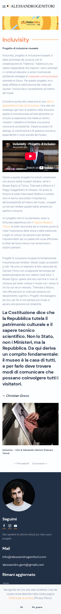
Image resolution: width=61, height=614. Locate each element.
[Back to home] (30, 6)
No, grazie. (37, 607)
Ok (21, 607)
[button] (4, 6)
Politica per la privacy (21, 598)
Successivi (38, 463)
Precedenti (22, 463)
